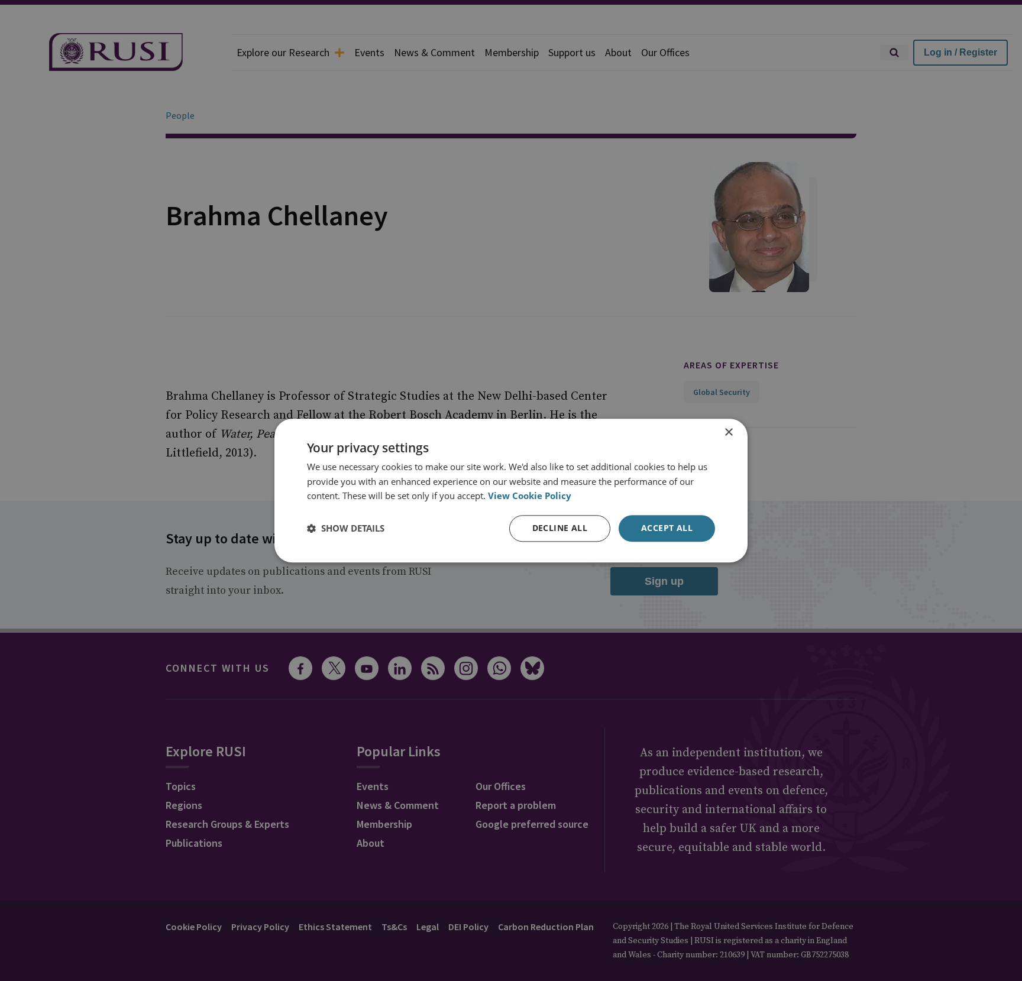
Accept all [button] (667, 527)
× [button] (728, 432)
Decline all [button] (559, 527)
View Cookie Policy (529, 496)
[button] (345, 528)
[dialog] (511, 490)
